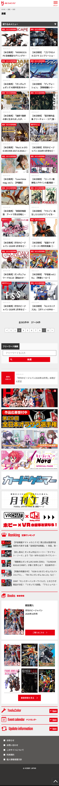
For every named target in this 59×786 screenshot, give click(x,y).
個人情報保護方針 (14, 759)
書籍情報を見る (27, 697)
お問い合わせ (12, 745)
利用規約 (10, 754)
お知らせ (10, 740)
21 (48, 330)
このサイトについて (15, 749)
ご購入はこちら (38, 632)
